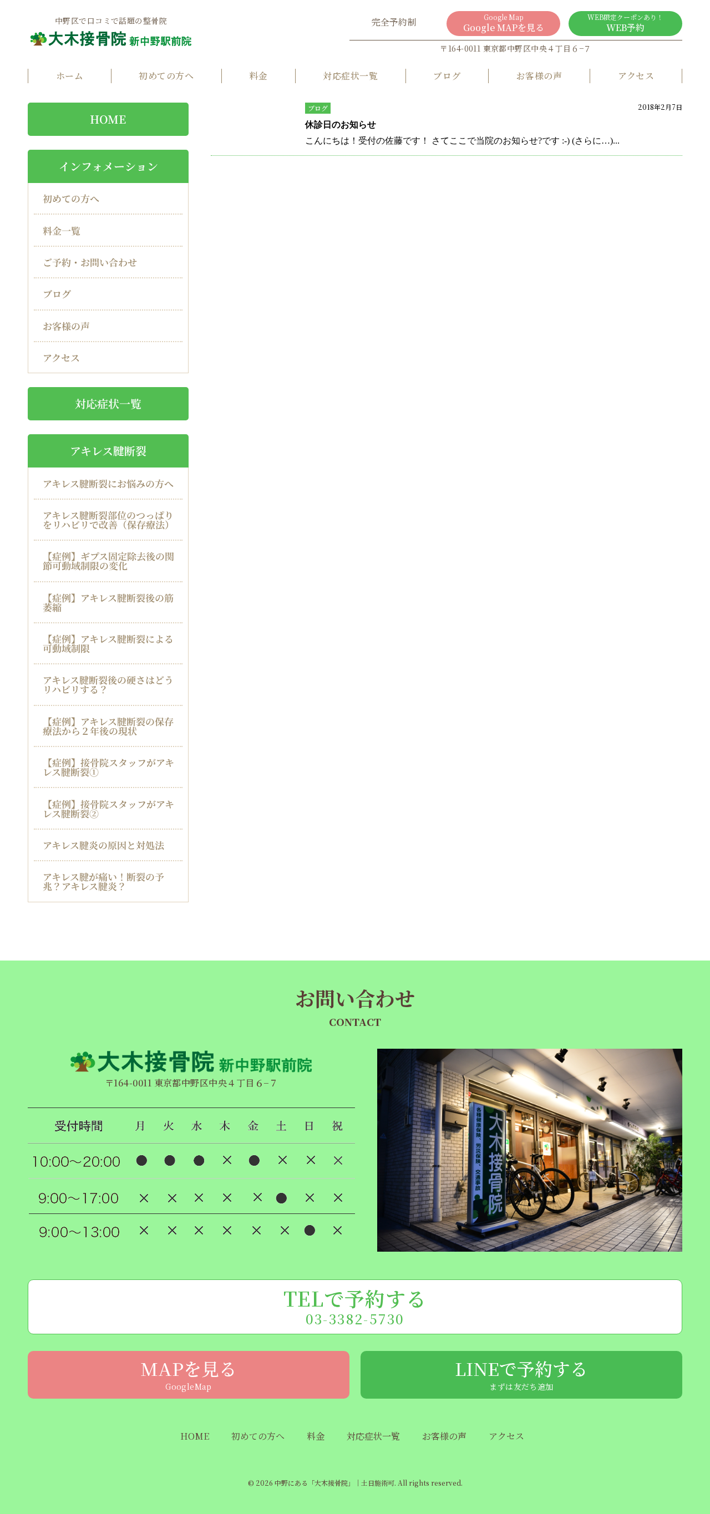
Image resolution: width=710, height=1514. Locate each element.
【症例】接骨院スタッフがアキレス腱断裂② (108, 808)
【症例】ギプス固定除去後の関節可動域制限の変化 (108, 560)
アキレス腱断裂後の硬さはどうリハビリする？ (108, 684)
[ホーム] (111, 38)
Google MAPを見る (503, 23)
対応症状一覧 (350, 75)
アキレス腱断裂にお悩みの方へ (108, 482)
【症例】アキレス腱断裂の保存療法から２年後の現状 (108, 726)
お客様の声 (539, 75)
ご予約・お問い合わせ (90, 262)
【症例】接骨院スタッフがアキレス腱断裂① (108, 767)
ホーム (69, 75)
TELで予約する (355, 1306)
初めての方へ (166, 75)
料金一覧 (61, 230)
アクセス (636, 75)
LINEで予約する (521, 1373)
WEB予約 (625, 23)
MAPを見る (188, 1373)
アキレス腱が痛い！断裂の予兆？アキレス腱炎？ (103, 881)
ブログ (446, 75)
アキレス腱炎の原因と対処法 (103, 845)
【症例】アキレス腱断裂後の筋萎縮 (108, 602)
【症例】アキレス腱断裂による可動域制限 (108, 643)
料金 (258, 75)
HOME (108, 119)
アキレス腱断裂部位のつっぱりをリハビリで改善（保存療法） (108, 519)
